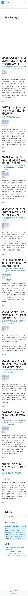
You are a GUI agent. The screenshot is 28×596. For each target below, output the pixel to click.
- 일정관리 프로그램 (12, 530)
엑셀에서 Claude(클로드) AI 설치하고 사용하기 (15, 553)
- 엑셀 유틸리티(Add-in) (14, 532)
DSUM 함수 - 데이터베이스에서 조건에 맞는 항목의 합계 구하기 (13, 263)
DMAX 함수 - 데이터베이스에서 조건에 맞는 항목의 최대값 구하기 (13, 211)
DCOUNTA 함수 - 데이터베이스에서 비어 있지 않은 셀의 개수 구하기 (13, 314)
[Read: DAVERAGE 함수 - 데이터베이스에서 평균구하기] (6, 429)
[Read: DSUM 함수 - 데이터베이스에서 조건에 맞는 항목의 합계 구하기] (7, 277)
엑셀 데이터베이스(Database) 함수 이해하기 (13, 466)
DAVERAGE (4, 424)
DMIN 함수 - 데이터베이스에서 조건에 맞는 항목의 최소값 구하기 (13, 160)
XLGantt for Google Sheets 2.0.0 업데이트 (14, 547)
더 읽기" (3, 102)
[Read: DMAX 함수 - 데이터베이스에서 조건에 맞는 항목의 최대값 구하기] (6, 225)
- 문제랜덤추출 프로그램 (13, 538)
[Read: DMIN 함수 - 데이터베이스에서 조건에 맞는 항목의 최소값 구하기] (5, 174)
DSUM (11, 270)
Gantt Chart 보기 (8, 549)
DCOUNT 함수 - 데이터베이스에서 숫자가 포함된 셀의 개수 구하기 (13, 363)
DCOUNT (3, 323)
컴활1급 (3, 66)
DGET (14, 117)
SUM (23, 270)
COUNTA (3, 321)
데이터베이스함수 (8, 117)
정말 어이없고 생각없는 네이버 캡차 (12, 551)
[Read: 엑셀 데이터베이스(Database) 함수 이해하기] (7, 478)
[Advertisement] (14, 41)
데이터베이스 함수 (10, 66)
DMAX (5, 220)
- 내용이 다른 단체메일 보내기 (15, 534)
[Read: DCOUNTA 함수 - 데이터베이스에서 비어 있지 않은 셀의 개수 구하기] (6, 328)
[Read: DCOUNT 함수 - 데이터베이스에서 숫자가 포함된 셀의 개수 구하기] (5, 378)
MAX (11, 218)
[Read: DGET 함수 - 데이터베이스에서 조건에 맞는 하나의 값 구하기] (5, 123)
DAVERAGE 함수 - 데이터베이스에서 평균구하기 (13, 415)
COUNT (3, 371)
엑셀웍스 (8, 2)
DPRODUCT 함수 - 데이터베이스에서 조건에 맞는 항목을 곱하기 (13, 60)
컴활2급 (7, 165)
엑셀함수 (10, 473)
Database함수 (20, 68)
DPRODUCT (9, 68)
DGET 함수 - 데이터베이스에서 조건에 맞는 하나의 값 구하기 (14, 110)
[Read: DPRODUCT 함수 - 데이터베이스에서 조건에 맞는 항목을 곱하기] (5, 73)
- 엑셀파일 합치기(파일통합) (14, 536)
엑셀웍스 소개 (14, 594)
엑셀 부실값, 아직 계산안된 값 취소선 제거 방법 (15, 555)
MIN (7, 167)
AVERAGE (3, 422)
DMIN (2, 169)
